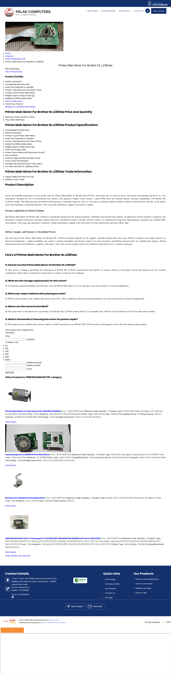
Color (7, 161)
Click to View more (13, 101)
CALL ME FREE (24, 555)
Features (9, 158)
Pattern (8, 133)
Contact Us (139, 11)
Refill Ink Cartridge (143, 588)
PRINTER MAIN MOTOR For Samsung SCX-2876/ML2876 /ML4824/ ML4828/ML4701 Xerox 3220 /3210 (53, 538)
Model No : (60, 414)
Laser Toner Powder (144, 583)
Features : (18, 417)
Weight (8, 147)
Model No (9, 144)
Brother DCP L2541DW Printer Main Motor (25, 498)
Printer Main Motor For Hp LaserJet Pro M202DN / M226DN (33, 411)
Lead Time (10, 138)
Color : (33, 414)
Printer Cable (141, 593)
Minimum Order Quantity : (96, 411)
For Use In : (143, 454)
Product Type (11, 135)
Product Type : (124, 411)
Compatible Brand (13, 130)
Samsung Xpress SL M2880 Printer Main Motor (27, 454)
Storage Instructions (14, 163)
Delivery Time (11, 179)
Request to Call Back (14, 106)
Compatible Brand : (129, 414)
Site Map (109, 597)
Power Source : (151, 414)
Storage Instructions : (78, 417)
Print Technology (13, 149)
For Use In (9, 166)
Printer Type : (93, 414)
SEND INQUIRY (11, 555)
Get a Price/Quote (13, 71)
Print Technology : (44, 417)
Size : (112, 414)
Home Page (92, 11)
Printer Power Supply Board (147, 579)
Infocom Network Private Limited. (53, 622)
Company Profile (108, 11)
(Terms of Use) (53, 620)
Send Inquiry (30, 106)
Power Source (11, 152)
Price (7, 119)
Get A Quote (158, 11)
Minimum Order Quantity (16, 117)
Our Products (124, 11)
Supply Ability (11, 176)
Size (7, 155)
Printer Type (11, 141)
